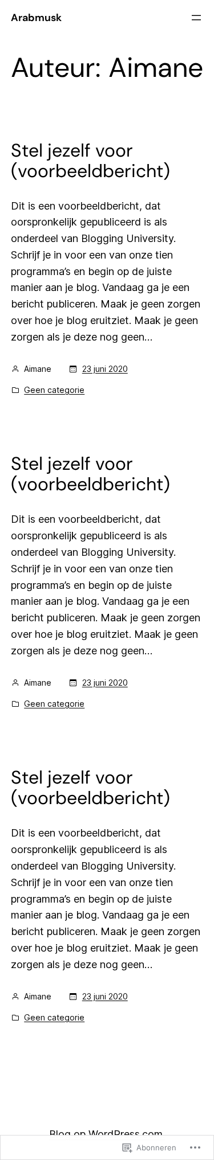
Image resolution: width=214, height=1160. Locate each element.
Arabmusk (36, 17)
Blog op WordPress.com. (107, 1134)
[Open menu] (196, 17)
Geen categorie (54, 390)
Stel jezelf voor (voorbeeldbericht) (90, 160)
